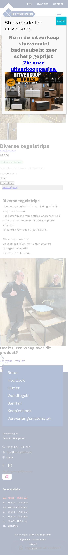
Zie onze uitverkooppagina (34, 65)
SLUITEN (61, 21)
